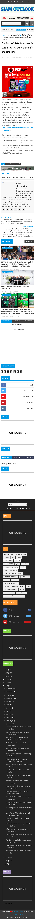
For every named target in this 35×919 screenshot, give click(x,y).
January (8, 724)
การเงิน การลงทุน (6, 295)
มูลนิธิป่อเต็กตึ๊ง (24, 577)
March (8, 717)
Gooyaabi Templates (17, 914)
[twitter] (9, 2)
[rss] (20, 2)
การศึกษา (7, 557)
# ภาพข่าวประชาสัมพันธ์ (13, 164)
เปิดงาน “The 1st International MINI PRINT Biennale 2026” (15, 288)
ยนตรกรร (6, 580)
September (10, 698)
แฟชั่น (20, 573)
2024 (6, 676)
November (10, 692)
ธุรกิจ (17, 564)
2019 (6, 861)
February (9, 721)
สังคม (28, 586)
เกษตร (19, 557)
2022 (6, 682)
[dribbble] (17, 2)
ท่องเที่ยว (17, 560)
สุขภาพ (22, 589)
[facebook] (6, 2)
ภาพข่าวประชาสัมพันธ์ (13, 35)
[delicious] (29, 2)
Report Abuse (7, 903)
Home (3, 35)
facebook (28, 321)
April (8, 714)
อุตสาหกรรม (20, 596)
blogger (6, 321)
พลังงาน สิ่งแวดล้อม (10, 573)
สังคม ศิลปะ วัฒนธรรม (11, 589)
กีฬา (13, 557)
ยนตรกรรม (15, 580)
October (9, 695)
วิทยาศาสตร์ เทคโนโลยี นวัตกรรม (14, 586)
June (8, 708)
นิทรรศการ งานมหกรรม (11, 567)
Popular (17, 457)
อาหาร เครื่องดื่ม (9, 596)
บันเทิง (23, 567)
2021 (6, 686)
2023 (6, 679)
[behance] (23, 2)
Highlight (6, 457)
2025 (6, 673)
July (7, 705)
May (8, 711)
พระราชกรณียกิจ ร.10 (10, 570)
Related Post (6, 241)
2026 (6, 670)
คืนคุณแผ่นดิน (8, 560)
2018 (6, 864)
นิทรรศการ (25, 564)
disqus (17, 321)
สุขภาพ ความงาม (9, 593)
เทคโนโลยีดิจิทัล (9, 564)
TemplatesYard (18, 911)
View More (30, 241)
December (9, 689)
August (8, 701)
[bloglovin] (14, 2)
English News (16, 29)
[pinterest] (12, 2)
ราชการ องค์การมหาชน (11, 583)
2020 (6, 857)
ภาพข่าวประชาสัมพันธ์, (26, 57)
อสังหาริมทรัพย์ (21, 593)
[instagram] (26, 2)
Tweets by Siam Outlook (8, 464)
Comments (29, 457)
